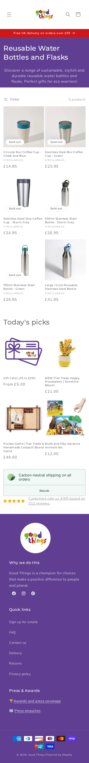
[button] (9, 14)
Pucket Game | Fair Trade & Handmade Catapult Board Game (23, 447)
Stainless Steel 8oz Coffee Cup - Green (64, 153)
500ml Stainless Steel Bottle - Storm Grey (61, 220)
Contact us (17, 643)
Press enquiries (27, 710)
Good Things (37, 754)
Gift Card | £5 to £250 (19, 378)
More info (44, 490)
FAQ (12, 632)
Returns (15, 663)
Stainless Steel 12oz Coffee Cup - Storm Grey (22, 220)
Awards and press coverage (37, 701)
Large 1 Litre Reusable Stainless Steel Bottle (61, 286)
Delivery (15, 653)
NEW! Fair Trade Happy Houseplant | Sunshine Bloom (62, 381)
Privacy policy (20, 674)
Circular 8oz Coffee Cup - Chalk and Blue (22, 153)
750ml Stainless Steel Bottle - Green (19, 286)
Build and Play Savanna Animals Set (62, 445)
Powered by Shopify (59, 754)
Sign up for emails (23, 622)
